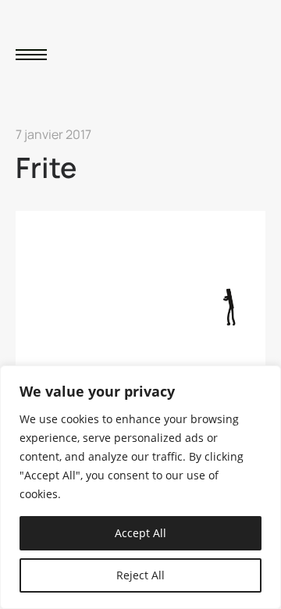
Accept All (140, 532)
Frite (46, 167)
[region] (140, 487)
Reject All (140, 575)
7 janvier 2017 (53, 134)
